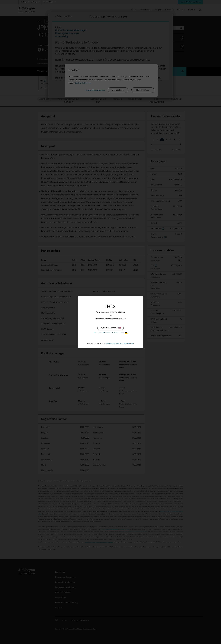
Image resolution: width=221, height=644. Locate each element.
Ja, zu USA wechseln (109, 328)
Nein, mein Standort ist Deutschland (109, 333)
